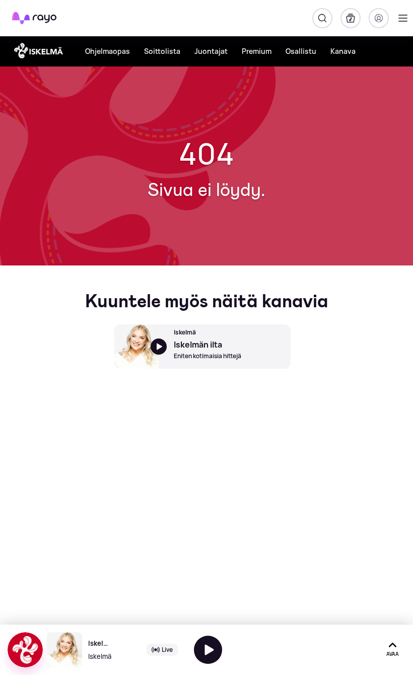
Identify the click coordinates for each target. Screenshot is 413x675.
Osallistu (301, 51)
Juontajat (211, 51)
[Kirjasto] (350, 18)
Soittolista (162, 51)
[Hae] (322, 18)
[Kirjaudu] (379, 18)
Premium (256, 51)
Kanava (343, 51)
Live (167, 649)
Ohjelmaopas (107, 51)
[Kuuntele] (208, 650)
